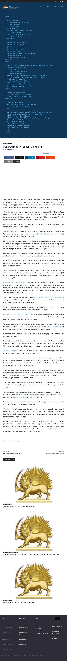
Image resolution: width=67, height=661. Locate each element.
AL (62, 6)
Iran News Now (9, 141)
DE (48, 6)
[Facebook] (55, 1)
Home (4, 141)
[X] (60, 1)
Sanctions (10, 441)
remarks (9, 241)
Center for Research (54, 326)
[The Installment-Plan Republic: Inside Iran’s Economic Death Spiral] (33, 580)
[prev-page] (4, 610)
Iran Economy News (18, 141)
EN (40, 6)
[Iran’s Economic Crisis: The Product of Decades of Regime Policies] (33, 484)
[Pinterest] (58, 1)
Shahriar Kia (11, 149)
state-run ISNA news (20, 397)
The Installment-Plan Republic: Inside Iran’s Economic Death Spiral (18, 602)
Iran (7, 441)
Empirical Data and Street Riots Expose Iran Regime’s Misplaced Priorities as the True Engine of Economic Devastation (31, 554)
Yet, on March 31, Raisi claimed (37, 234)
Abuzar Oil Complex (10, 351)
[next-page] (7, 610)
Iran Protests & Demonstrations (10, 552)
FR (44, 6)
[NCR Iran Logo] (12, 7)
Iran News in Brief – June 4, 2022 (55, 453)
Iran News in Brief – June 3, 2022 (12, 453)
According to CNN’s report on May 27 (16, 314)
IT (51, 6)
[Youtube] (63, 1)
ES (59, 6)
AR (55, 6)
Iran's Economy (15, 441)
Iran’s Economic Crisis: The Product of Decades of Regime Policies (18, 506)
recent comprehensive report (16, 282)
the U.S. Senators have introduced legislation (48, 297)
